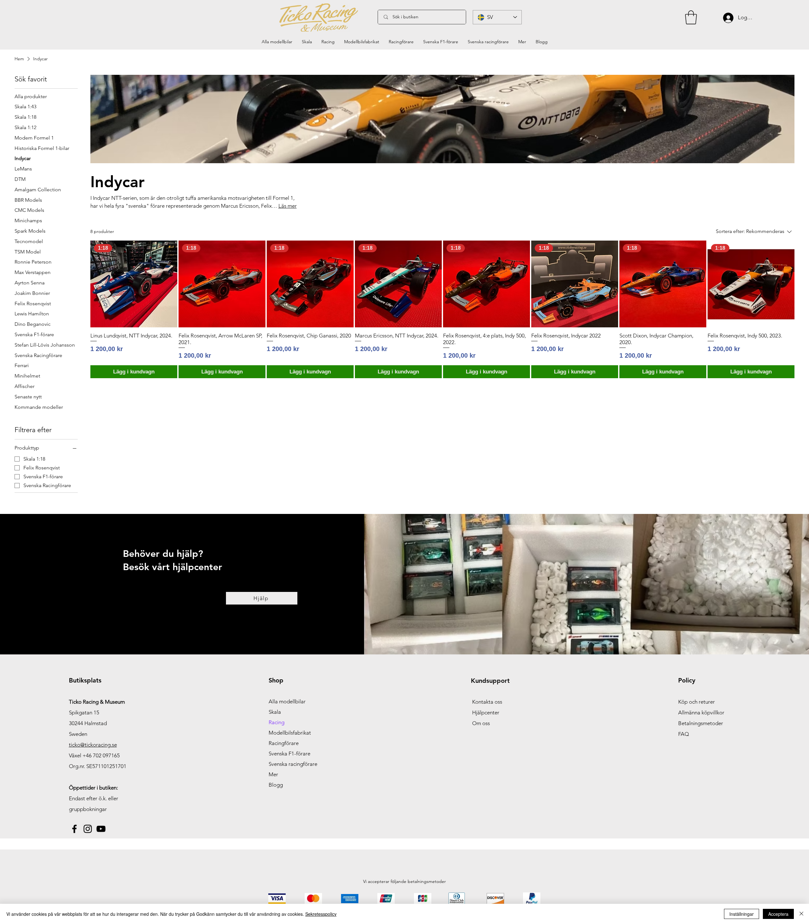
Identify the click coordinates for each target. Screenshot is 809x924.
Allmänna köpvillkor (701, 712)
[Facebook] (74, 828)
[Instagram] (87, 828)
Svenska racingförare (293, 764)
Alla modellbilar (287, 701)
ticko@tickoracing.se (93, 745)
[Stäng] (801, 914)
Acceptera (778, 914)
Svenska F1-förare (289, 753)
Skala (275, 712)
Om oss (481, 723)
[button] (691, 17)
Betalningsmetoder (700, 723)
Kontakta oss (487, 702)
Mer (273, 774)
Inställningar (741, 914)
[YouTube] (100, 828)
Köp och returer (696, 702)
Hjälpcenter (485, 712)
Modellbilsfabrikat (290, 733)
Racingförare (284, 743)
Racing (276, 722)
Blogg (276, 785)
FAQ (683, 734)
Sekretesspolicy (321, 914)
